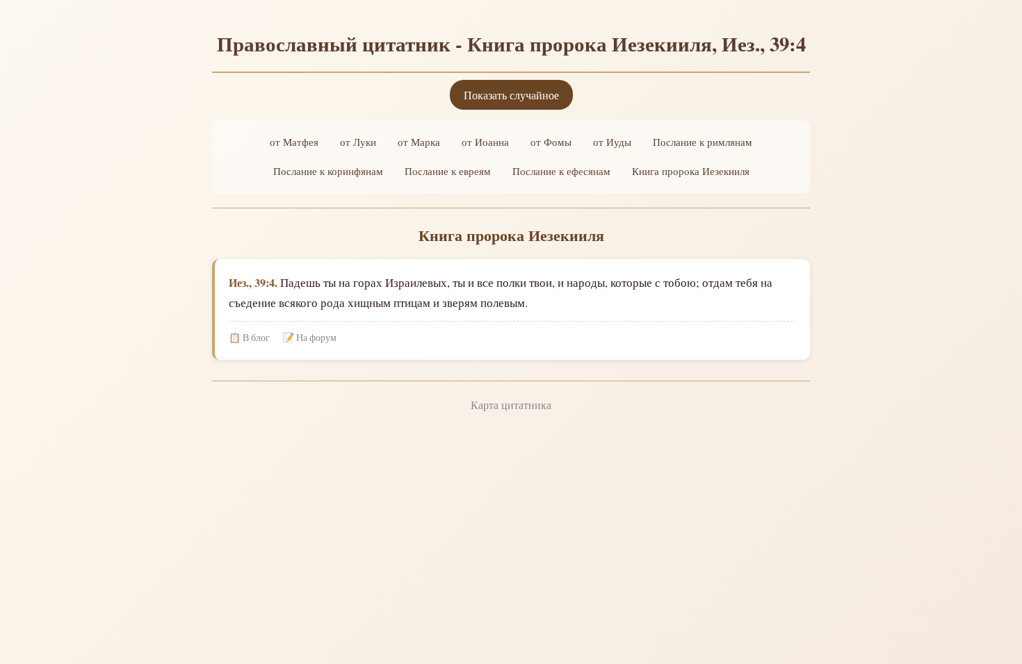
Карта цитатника (511, 404)
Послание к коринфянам (328, 171)
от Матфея (294, 142)
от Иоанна (485, 142)
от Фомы (550, 142)
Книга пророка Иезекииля (690, 171)
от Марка (419, 142)
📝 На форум (309, 337)
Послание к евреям (448, 171)
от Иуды (612, 142)
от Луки (358, 142)
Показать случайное (511, 95)
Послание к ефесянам (561, 171)
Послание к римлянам (702, 142)
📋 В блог (249, 337)
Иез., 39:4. (253, 282)
